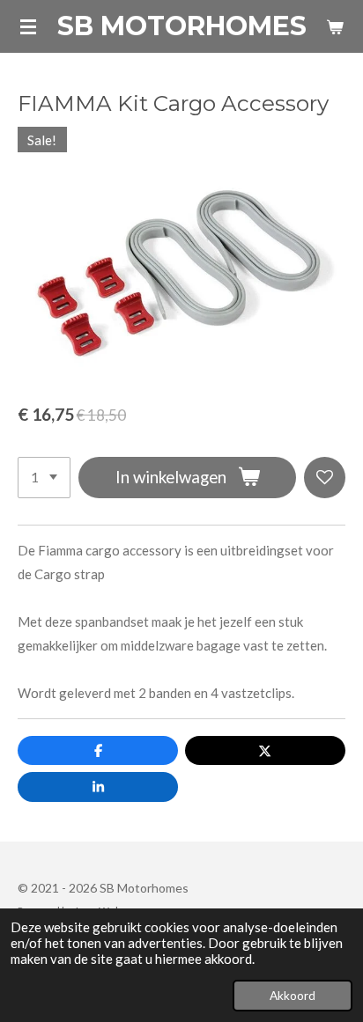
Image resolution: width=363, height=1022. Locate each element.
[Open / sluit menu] (28, 26)
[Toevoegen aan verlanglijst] (324, 477)
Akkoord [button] (292, 996)
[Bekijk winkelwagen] (334, 26)
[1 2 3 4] (44, 477)
